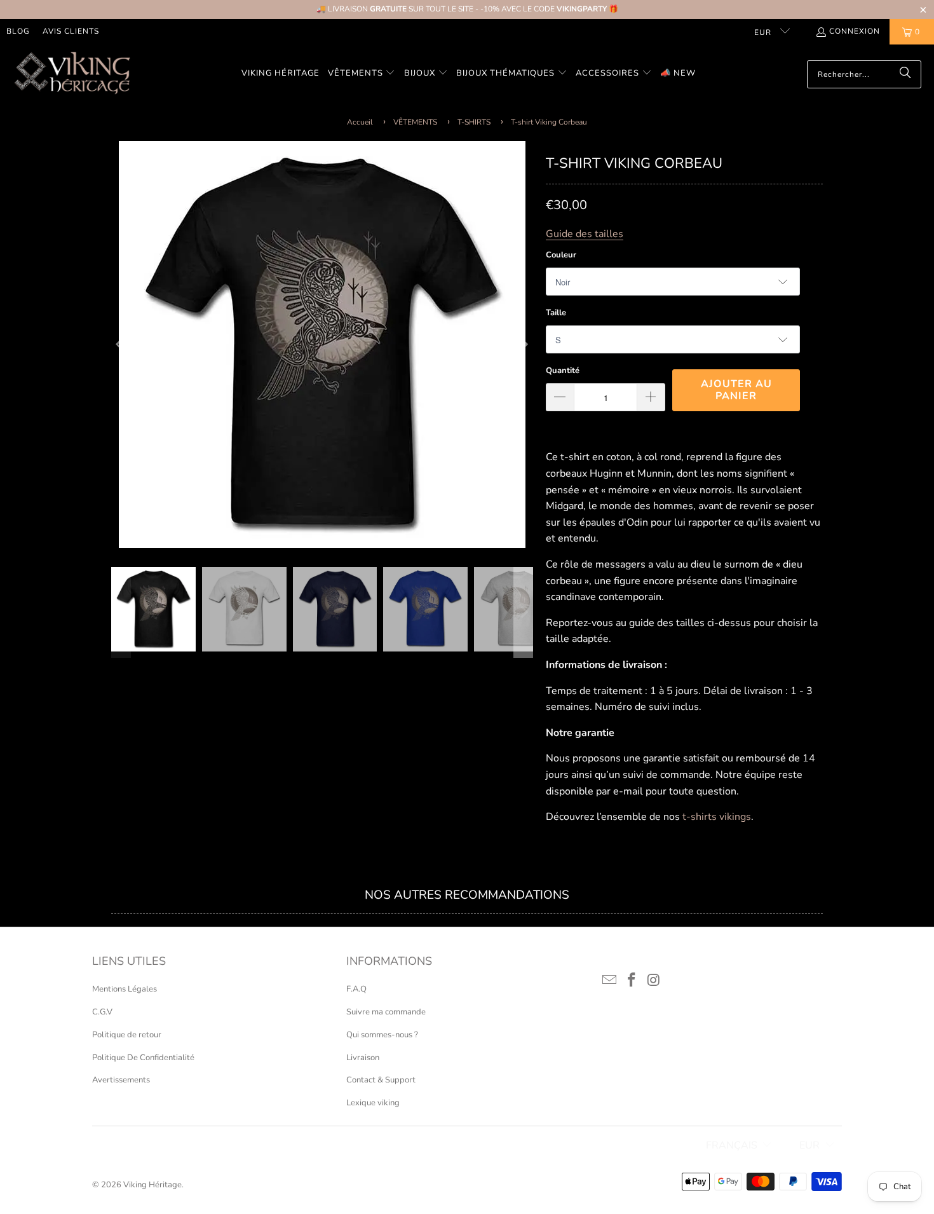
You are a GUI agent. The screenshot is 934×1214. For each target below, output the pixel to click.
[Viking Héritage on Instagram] (653, 980)
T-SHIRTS (474, 122)
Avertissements (121, 1080)
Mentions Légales (124, 989)
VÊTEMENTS (415, 122)
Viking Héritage (152, 1184)
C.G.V (102, 1012)
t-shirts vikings (716, 817)
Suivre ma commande (386, 1012)
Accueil (360, 122)
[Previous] (121, 344)
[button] (362, 74)
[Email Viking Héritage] (609, 980)
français (731, 1145)
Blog (18, 31)
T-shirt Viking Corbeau (549, 122)
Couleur (561, 255)
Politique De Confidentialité (143, 1057)
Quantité (562, 370)
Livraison (362, 1057)
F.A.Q (356, 989)
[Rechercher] (905, 74)
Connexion (854, 31)
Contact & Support (381, 1080)
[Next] (523, 344)
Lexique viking (373, 1102)
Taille (556, 312)
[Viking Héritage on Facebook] (632, 980)
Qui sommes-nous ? (382, 1034)
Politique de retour (126, 1034)
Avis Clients (71, 31)
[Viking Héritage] (71, 74)
